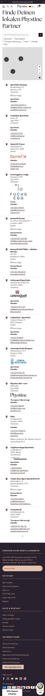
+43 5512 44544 (17, 208)
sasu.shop (14, 436)
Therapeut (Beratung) (12, 41)
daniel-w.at (14, 169)
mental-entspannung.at (19, 531)
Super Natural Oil (8, 597)
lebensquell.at (15, 312)
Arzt (5, 44)
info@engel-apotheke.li (19, 470)
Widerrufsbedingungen (11, 662)
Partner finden (7, 630)
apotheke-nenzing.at (18, 110)
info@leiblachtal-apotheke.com (22, 340)
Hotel (26, 41)
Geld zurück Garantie (10, 586)
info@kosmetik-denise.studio (21, 241)
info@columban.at (17, 136)
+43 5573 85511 (16, 338)
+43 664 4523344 (17, 272)
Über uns (5, 590)
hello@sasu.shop (16, 433)
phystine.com (15, 411)
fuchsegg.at (14, 212)
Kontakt (5, 622)
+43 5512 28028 (17, 406)
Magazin (5, 601)
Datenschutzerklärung (10, 659)
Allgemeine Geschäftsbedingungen (15, 655)
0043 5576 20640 (18, 164)
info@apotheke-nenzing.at (20, 107)
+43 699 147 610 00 (18, 526)
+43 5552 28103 (17, 499)
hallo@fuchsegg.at (17, 210)
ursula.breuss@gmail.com (20, 529)
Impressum (6, 651)
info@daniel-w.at (16, 166)
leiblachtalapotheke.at (18, 342)
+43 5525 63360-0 (18, 105)
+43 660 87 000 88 (18, 238)
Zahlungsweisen (8, 647)
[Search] (41, 35)
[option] (22, 2)
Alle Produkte (7, 582)
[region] (22, 63)
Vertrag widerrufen (13, 667)
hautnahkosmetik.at (17, 274)
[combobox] (20, 35)
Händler (35, 41)
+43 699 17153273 (17, 431)
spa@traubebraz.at (17, 501)
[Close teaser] (23, 688)
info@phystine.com (17, 408)
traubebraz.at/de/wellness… (20, 504)
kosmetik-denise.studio (19, 243)
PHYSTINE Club (8, 594)
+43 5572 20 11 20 (17, 307)
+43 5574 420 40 (17, 373)
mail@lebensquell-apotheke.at (21, 309)
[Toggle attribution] (39, 77)
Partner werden (8, 626)
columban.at (15, 138)
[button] (32, 7)
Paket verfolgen (8, 615)
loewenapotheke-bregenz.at (21, 378)
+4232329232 (16, 468)
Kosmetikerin (20, 39)
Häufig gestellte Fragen (11, 619)
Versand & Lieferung (10, 644)
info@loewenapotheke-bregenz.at (23, 375)
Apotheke (8, 39)
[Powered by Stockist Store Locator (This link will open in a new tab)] (22, 536)
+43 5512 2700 (16, 133)
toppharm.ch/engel (17, 473)
